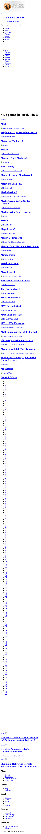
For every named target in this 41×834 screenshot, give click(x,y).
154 (6, 659)
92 (5, 547)
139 (6, 632)
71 (5, 509)
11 (5, 400)
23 (5, 421)
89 (5, 541)
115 (6, 588)
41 (5, 454)
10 (5, 398)
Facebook (8, 63)
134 (6, 623)
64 (5, 496)
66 (5, 499)
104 (6, 568)
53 (5, 476)
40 (5, 452)
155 (6, 661)
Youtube (7, 805)
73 (5, 512)
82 (5, 528)
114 (6, 587)
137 (6, 628)
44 (5, 460)
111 (6, 581)
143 (6, 639)
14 (5, 405)
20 (5, 416)
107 (6, 574)
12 (5, 401)
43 (5, 458)
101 (6, 563)
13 (5, 403)
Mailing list (8, 790)
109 (6, 577)
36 (5, 445)
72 (5, 510)
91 (5, 545)
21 (5, 418)
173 (6, 694)
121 (6, 599)
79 (5, 523)
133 (6, 621)
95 (5, 552)
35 (5, 443)
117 (6, 592)
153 (6, 657)
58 (5, 485)
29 (5, 432)
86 (5, 536)
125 (6, 607)
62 (5, 492)
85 (5, 534)
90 (5, 543)
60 (5, 489)
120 (6, 597)
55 (5, 479)
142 (6, 637)
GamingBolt (9, 818)
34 (5, 441)
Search (7, 66)
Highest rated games (11, 826)
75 (5, 516)
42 (5, 456)
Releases (7, 38)
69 (5, 505)
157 (6, 665)
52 (5, 474)
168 (6, 685)
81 (5, 527)
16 (5, 409)
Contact (7, 775)
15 (5, 407)
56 (5, 481)
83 (5, 530)
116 (6, 590)
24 (5, 423)
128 (6, 612)
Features (7, 34)
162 (6, 674)
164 (6, 677)
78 (5, 521)
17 (5, 411)
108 (6, 576)
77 (5, 519)
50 (5, 470)
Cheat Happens (9, 816)
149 (6, 650)
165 (6, 679)
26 (5, 427)
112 (6, 583)
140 (6, 634)
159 (6, 668)
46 (5, 463)
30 (5, 434)
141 (6, 636)
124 (6, 605)
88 (5, 539)
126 (6, 608)
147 (6, 646)
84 (5, 532)
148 (6, 648)
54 (5, 478)
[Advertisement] (20, 90)
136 (6, 626)
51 (5, 472)
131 (6, 617)
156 (6, 663)
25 (5, 425)
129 (6, 614)
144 (6, 641)
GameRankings (10, 815)
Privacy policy (9, 777)
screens (7, 39)
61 (5, 490)
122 (6, 601)
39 (5, 450)
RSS (6, 788)
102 (6, 565)
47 (5, 465)
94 (5, 550)
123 (6, 603)
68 (5, 503)
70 (5, 507)
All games (8, 828)
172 (6, 692)
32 (5, 438)
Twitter (7, 61)
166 (6, 681)
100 (6, 561)
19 (5, 414)
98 (5, 558)
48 (5, 467)
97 (5, 556)
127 (6, 610)
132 (6, 619)
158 (6, 666)
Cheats (7, 36)
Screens (7, 59)
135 (6, 625)
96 (5, 554)
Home (7, 28)
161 (6, 672)
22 (5, 420)
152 (6, 656)
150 (6, 652)
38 (5, 449)
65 (5, 498)
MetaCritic (8, 813)
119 (6, 596)
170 (6, 688)
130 (6, 616)
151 (6, 654)
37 (5, 447)
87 (5, 538)
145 (6, 643)
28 (5, 430)
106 (6, 572)
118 (6, 594)
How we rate (9, 780)
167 (6, 683)
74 (5, 514)
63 (5, 494)
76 (5, 518)
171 (6, 690)
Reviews (7, 30)
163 (6, 675)
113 (6, 585)
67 (5, 501)
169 (6, 686)
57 (5, 483)
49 (5, 469)
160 (6, 670)
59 (5, 487)
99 (5, 559)
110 (6, 579)
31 (5, 436)
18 (5, 412)
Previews (8, 32)
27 (5, 429)
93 (5, 548)
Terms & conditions (11, 778)
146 (6, 645)
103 (6, 567)
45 (5, 461)
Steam (7, 65)
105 (6, 570)
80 (5, 525)
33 (5, 440)
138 (6, 630)
